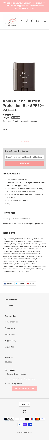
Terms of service (11, 322)
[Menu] (44, 20)
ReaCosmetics (27, 432)
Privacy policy (10, 328)
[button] (8, 115)
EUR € (24, 404)
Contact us (9, 305)
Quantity (5, 129)
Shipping (16, 121)
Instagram (8, 361)
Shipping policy (10, 340)
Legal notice (9, 347)
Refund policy (10, 334)
